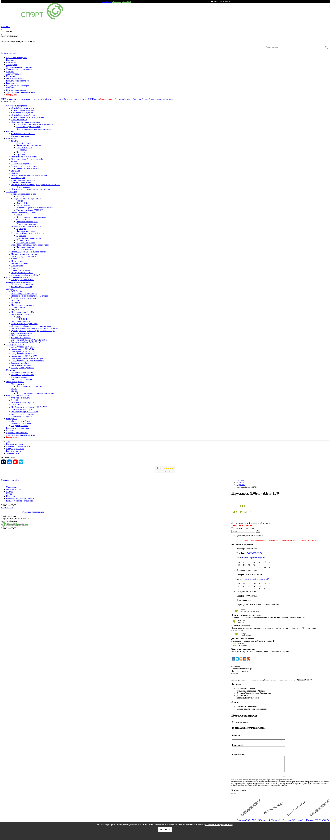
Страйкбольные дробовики (23, 115)
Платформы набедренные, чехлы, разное (29, 175)
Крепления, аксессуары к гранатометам (33, 129)
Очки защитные (18, 384)
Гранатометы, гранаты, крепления (26, 122)
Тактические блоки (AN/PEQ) (29, 210)
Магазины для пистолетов (22, 375)
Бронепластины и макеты (27, 168)
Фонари (19, 201)
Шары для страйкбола (21, 423)
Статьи (9, 494)
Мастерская (128, 99)
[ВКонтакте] (233, 659)
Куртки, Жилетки (24, 147)
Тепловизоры (17, 405)
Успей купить (117, 99)
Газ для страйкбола (19, 426)
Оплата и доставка (156, 99)
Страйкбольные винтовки (22, 110)
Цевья (19, 215)
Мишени (15, 268)
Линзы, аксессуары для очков (29, 386)
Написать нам (7, 507)
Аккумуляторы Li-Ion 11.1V (23, 351)
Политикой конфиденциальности (219, 825)
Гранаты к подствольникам (28, 127)
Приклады (21, 229)
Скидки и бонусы (140, 99)
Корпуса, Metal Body (25, 249)
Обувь (14, 161)
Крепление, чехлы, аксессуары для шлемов (35, 393)
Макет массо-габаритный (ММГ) (25, 275)
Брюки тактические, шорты (28, 145)
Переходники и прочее (21, 365)
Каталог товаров (8, 53)
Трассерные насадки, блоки (28, 238)
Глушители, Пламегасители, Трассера (27, 233)
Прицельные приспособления (24, 412)
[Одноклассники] (240, 659)
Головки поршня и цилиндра (24, 293)
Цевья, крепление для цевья (23, 212)
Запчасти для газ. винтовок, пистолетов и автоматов (34, 328)
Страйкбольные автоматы (22, 108)
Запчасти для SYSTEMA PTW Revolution (29, 340)
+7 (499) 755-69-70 (254, 553)
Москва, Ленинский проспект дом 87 (255, 579)
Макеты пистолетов (20, 136)
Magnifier (15, 400)
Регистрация (226, 1)
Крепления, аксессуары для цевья (31, 217)
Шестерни (15, 303)
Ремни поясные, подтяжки (23, 180)
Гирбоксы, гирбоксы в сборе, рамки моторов (31, 326)
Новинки (96, 99)
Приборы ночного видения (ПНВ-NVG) (29, 407)
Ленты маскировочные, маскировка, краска (30, 189)
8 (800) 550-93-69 (14, 38)
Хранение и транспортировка (19, 69)
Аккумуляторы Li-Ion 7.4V (23, 354)
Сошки (14, 259)
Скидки (9, 491)
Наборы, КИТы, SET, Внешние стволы (28, 252)
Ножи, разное (17, 261)
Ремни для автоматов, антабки (24, 194)
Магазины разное (19, 377)
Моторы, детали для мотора (23, 298)
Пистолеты (11, 60)
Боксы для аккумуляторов (22, 368)
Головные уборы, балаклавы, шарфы (27, 159)
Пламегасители (23, 240)
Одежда (14, 140)
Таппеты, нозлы (18, 307)
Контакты (169, 99)
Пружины (15, 310)
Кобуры (14, 173)
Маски (14, 388)
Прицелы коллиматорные (22, 402)
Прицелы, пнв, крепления (17, 81)
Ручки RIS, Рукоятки (20, 219)
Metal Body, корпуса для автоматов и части (30, 245)
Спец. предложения (55, 99)
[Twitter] (237, 659)
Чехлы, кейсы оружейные (22, 284)
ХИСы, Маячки (23, 205)
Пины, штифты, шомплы (22, 273)
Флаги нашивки (23, 187)
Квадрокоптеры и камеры (17, 85)
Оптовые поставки (13, 99)
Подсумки (15, 171)
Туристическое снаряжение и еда (20, 92)
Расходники (11, 83)
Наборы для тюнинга (20, 335)
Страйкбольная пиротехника (19, 67)
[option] (248, 813)
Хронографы (17, 266)
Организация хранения (21, 286)
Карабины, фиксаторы (21, 182)
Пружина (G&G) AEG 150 (317, 820)
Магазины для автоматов (22, 372)
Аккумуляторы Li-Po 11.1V (23, 347)
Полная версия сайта (121, 2)
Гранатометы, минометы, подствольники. (34, 124)
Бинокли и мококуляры (21, 409)
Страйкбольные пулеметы (22, 113)
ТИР (3, 99)
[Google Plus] (248, 659)
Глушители (21, 235)
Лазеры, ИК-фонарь (25, 203)
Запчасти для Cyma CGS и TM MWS (27, 342)
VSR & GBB (22, 319)
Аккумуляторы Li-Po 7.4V (22, 349)
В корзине (5, 26)
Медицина (10, 88)
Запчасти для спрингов (21, 333)
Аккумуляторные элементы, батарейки (28, 358)
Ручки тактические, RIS (27, 222)
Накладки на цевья (19, 263)
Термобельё (21, 150)
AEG (18, 317)
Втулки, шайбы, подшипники (24, 324)
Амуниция (11, 62)
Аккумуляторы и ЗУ (15, 74)
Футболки (20, 154)
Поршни (15, 300)
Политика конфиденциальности (20, 498)
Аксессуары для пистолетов (23, 256)
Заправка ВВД (86, 99)
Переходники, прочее (25, 242)
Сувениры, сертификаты (17, 90)
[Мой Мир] (244, 659)
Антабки (20, 196)
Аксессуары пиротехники (22, 279)
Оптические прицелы (20, 398)
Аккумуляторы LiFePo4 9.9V (24, 356)
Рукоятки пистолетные (26, 224)
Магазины (10, 76)
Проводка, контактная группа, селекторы (29, 296)
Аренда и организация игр (34, 99)
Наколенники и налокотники (24, 157)
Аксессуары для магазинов (23, 379)
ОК (258, 531)
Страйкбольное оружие (16, 58)
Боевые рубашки (23, 143)
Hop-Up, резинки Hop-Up (22, 312)
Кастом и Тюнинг (19, 120)
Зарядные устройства (20, 363)
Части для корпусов (25, 247)
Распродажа (11, 95)
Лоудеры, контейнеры (21, 421)
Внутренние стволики (21, 314)
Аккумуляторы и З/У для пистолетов (27, 361)
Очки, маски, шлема (15, 78)
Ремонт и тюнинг (72, 99)
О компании (107, 2)
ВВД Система (17, 291)
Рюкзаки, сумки (18, 178)
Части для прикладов (25, 231)
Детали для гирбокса (20, 321)
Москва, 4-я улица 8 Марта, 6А (253, 558)
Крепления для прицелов (22, 416)
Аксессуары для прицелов (22, 414)
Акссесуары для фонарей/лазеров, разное (34, 208)
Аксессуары (11, 64)
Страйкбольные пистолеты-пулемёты (27, 117)
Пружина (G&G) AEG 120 (248, 820)
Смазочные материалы (21, 337)
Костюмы (20, 152)
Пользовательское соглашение (19, 501)
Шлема (14, 391)
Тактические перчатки (21, 164)
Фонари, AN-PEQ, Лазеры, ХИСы (26, 198)
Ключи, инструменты (20, 270)
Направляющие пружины (22, 305)
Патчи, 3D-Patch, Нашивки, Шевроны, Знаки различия (35, 184)
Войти (215, 1)
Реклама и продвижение (33, 512)
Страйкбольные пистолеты (23, 133)
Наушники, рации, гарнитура (24, 254)
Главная (240, 480)
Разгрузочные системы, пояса (24, 166)
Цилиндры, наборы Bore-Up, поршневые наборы (33, 330)
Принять (165, 829)
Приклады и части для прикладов (26, 226)
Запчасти (10, 71)
